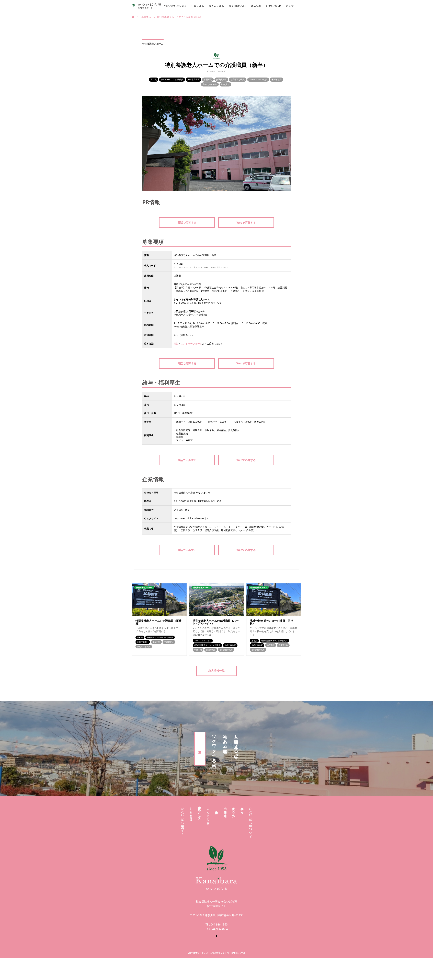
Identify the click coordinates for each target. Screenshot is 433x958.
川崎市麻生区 (193, 79)
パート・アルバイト (202, 640)
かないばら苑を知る (175, 6)
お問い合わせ (273, 6)
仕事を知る (197, 6)
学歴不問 (208, 79)
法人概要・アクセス (199, 812)
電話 (176, 343)
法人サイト (292, 6)
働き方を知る (216, 6)
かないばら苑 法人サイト (182, 819)
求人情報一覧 (216, 670)
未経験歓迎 (276, 79)
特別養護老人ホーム (153, 43)
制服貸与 (225, 84)
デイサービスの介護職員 (172, 79)
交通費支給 (221, 79)
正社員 (154, 79)
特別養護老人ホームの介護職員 (160, 637)
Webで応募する (246, 222)
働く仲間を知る (237, 6)
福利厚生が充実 (238, 79)
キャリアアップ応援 (258, 79)
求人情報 (256, 6)
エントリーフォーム (191, 343)
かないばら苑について (250, 821)
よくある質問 (208, 812)
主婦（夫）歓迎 (210, 84)
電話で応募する (186, 222)
